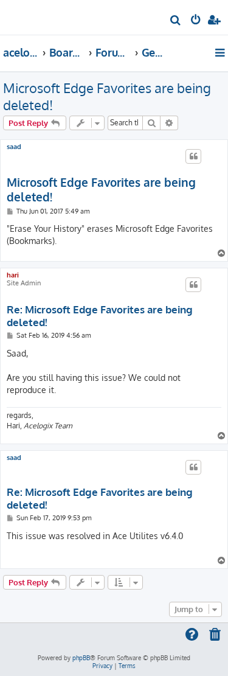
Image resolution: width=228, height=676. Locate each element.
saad (14, 147)
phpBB (81, 657)
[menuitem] (176, 21)
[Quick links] (221, 52)
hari (13, 275)
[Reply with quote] (193, 156)
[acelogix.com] (29, 16)
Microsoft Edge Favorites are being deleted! (107, 96)
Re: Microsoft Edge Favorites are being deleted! (100, 316)
